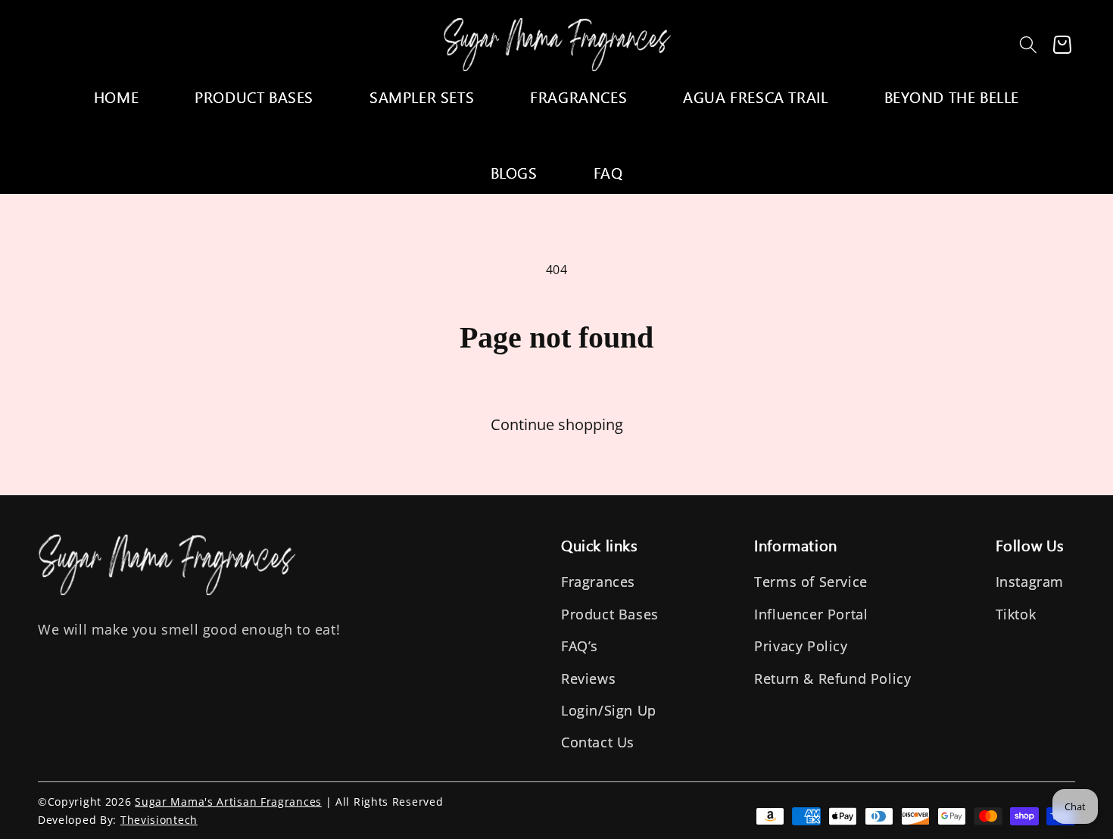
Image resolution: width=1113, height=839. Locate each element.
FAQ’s (579, 646)
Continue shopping (557, 424)
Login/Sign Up (608, 710)
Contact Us (597, 742)
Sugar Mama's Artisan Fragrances (228, 801)
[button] (1028, 44)
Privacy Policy (800, 646)
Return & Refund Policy (832, 678)
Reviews (588, 678)
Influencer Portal (811, 614)
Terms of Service (811, 581)
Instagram (1030, 581)
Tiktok (1016, 614)
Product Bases (610, 614)
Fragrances (598, 581)
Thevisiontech (159, 819)
